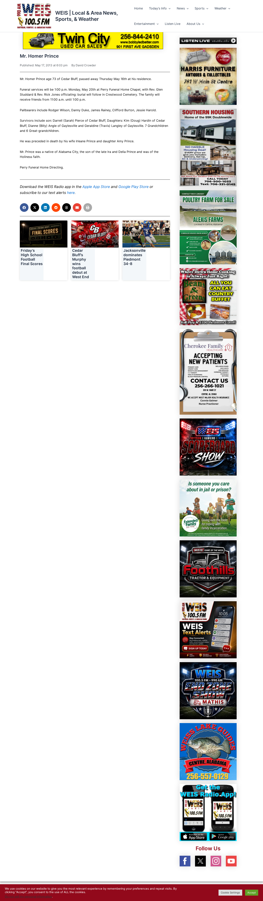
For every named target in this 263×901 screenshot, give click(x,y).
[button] (169, 8)
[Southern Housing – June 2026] (208, 147)
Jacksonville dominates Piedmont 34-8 (134, 257)
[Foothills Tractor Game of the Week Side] (208, 568)
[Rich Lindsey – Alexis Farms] (208, 227)
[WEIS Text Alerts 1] (208, 629)
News (181, 8)
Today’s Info (158, 8)
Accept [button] (251, 892)
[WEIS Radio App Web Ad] (208, 812)
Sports (199, 8)
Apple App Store (96, 186)
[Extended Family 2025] (208, 507)
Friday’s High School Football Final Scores (32, 257)
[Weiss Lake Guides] (208, 751)
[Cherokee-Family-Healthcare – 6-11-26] (208, 371)
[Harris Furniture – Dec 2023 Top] (208, 76)
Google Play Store (133, 186)
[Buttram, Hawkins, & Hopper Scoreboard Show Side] (208, 447)
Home (138, 8)
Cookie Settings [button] (230, 892)
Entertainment (144, 24)
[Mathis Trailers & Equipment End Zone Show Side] (208, 690)
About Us (193, 24)
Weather (220, 8)
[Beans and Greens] (208, 296)
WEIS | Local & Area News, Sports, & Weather (86, 16)
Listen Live (172, 24)
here (71, 192)
